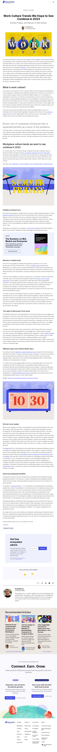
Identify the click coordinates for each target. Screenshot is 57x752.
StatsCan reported (8, 215)
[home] (9, 2)
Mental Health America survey (21, 373)
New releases (28, 731)
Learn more (48, 696)
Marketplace (20, 725)
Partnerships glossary (44, 738)
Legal (18, 736)
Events (43, 741)
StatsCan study (35, 265)
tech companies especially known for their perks (36, 153)
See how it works (21, 698)
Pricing (26, 728)
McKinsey (23, 67)
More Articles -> (47, 651)
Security (19, 739)
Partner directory (46, 732)
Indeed (6, 448)
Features (31, 10)
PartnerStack (6, 466)
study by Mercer (16, 486)
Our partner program (46, 725)
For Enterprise (35, 725)
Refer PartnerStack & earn (46, 729)
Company (19, 728)
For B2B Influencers (35, 732)
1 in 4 (21, 494)
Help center (20, 742)
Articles (25, 10)
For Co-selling (35, 739)
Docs (26, 736)
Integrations (27, 734)
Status (26, 739)
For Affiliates (35, 728)
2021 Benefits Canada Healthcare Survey (24, 352)
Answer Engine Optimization (35, 742)
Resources (19, 734)
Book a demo (28, 725)
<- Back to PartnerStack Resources (14, 651)
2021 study (30, 228)
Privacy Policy (19, 559)
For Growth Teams (35, 736)
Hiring (18, 731)
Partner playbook (46, 735)
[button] (53, 2)
